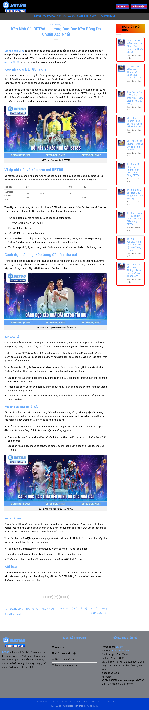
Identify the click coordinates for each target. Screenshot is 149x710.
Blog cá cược (56, 25)
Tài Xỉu (94, 16)
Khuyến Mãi (107, 16)
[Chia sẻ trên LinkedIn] (66, 597)
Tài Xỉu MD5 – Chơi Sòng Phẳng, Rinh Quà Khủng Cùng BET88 (134, 170)
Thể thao (49, 16)
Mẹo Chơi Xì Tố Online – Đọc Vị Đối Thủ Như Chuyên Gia (135, 145)
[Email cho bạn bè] (56, 597)
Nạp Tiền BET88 (91, 702)
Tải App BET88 (75, 702)
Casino (61, 16)
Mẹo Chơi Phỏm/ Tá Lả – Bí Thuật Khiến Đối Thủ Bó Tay (135, 122)
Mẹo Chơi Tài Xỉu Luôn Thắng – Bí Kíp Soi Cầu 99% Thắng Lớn (134, 270)
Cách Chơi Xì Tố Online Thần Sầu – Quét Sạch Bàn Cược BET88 (135, 46)
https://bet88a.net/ (120, 650)
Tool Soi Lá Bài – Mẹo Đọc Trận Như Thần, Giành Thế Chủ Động (135, 98)
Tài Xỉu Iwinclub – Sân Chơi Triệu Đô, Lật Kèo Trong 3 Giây (134, 245)
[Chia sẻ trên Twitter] (50, 597)
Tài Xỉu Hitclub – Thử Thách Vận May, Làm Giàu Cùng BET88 (134, 219)
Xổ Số (71, 16)
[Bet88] (17, 6)
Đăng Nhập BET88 (58, 702)
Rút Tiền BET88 (108, 702)
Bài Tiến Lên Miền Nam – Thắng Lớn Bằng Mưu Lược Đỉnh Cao (134, 72)
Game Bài (82, 16)
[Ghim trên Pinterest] (61, 597)
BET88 (37, 16)
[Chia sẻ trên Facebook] (45, 597)
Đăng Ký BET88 (41, 702)
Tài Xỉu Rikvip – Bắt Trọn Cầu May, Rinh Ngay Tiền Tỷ (135, 194)
